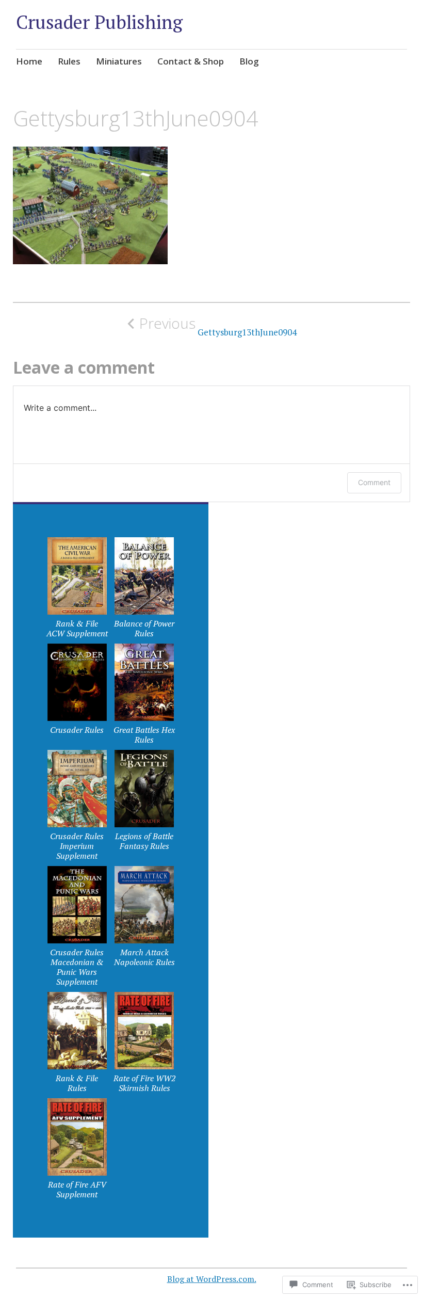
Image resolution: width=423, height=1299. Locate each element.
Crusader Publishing (99, 22)
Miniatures (119, 61)
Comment (374, 482)
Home (29, 61)
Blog (249, 61)
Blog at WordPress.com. (211, 1279)
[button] (76, 590)
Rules (69, 61)
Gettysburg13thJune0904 (218, 326)
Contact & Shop (190, 61)
